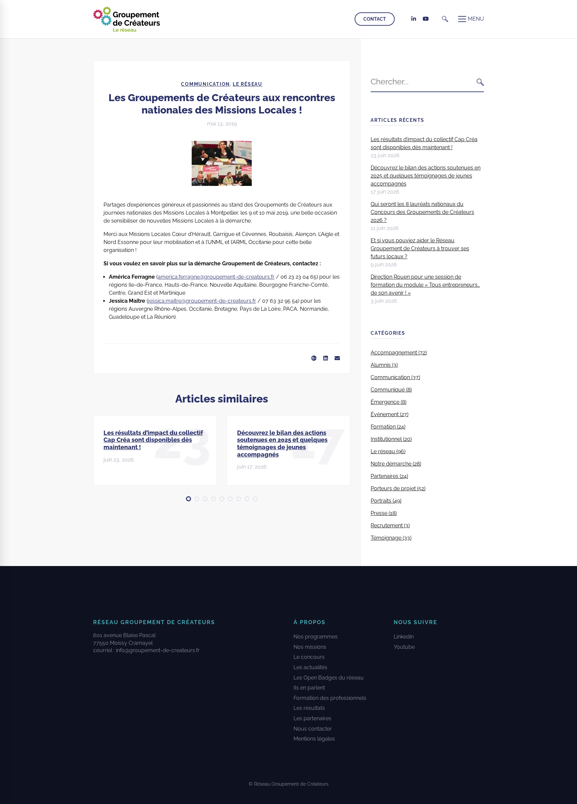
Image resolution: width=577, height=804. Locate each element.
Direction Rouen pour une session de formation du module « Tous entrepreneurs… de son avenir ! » (425, 285)
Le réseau (247, 84)
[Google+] (314, 358)
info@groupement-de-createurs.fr (158, 650)
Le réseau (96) (388, 451)
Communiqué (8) (391, 389)
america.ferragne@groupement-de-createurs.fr (216, 277)
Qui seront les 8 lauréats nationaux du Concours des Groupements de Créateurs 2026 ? (422, 212)
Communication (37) (395, 377)
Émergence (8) (388, 402)
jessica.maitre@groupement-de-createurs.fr (202, 301)
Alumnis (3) (384, 365)
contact (374, 19)
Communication (205, 84)
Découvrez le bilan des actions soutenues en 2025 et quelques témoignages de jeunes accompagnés (282, 443)
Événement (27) (389, 414)
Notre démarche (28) (396, 464)
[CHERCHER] (480, 81)
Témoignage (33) (391, 538)
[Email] (337, 358)
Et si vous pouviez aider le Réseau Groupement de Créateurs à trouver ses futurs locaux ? (420, 248)
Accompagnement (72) (399, 352)
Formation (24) (388, 427)
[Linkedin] (326, 358)
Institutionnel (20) (391, 439)
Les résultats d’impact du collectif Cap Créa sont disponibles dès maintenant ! (153, 440)
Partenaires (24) (389, 476)
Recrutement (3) (390, 525)
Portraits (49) (386, 501)
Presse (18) (384, 513)
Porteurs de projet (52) (398, 488)
